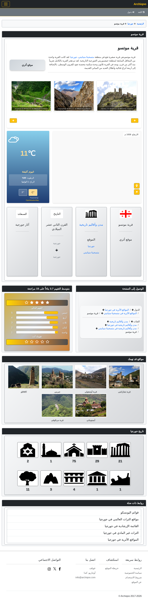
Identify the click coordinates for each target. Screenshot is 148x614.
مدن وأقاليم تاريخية (91, 224)
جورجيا (130, 24)
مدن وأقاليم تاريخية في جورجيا (122, 325)
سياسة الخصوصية (133, 573)
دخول (129, 12)
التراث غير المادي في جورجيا (121, 532)
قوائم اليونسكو (130, 512)
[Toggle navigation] (6, 4)
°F (23, 192)
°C (33, 192)
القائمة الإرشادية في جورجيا (122, 526)
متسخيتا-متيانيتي (86, 57)
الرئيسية (140, 24)
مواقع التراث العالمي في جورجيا (119, 519)
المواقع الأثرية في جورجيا (116, 309)
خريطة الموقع (112, 568)
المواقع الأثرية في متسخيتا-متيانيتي (120, 313)
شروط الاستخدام (133, 577)
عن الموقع (137, 582)
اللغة (140, 12)
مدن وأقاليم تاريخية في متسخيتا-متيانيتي (117, 328)
